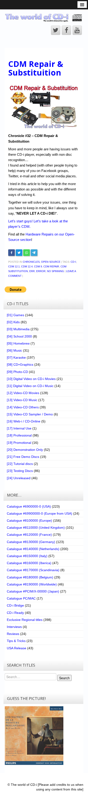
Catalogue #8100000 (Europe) (29, 520)
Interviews (14, 627)
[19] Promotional (19, 442)
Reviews (13, 634)
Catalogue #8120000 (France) (29, 534)
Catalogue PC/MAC (21, 598)
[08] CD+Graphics (20, 364)
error (41, 271)
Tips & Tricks (16, 641)
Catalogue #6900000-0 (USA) (29, 506)
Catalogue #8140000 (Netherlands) (33, 549)
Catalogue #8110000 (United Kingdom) (36, 527)
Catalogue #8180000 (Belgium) (30, 577)
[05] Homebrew (18, 343)
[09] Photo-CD (17, 372)
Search (64, 678)
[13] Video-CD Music (22, 400)
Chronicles (31, 261)
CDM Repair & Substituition (35, 68)
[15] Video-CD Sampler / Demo (30, 414)
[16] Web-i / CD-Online (23, 421)
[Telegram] (34, 252)
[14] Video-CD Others (23, 407)
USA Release (16, 648)
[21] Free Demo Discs (23, 457)
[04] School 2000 (19, 336)
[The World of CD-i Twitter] (55, 30)
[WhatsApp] (26, 252)
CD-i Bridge (15, 605)
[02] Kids (13, 322)
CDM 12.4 (27, 266)
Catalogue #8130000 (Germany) (31, 542)
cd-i (73, 261)
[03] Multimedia (18, 329)
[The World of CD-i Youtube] (77, 30)
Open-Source (50, 261)
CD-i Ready (15, 613)
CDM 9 (38, 266)
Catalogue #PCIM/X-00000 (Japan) (33, 591)
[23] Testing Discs (20, 471)
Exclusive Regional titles (24, 620)
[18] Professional (19, 435)
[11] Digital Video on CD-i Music (30, 386)
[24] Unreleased (19, 478)
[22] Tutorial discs (20, 464)
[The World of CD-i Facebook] (66, 30)
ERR (32, 271)
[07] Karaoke (16, 357)
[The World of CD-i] (44, 17)
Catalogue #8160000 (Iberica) (29, 563)
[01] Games (15, 315)
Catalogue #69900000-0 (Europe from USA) (39, 513)
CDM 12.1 (14, 266)
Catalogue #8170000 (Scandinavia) (33, 570)
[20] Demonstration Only (25, 450)
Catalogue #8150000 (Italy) (27, 556)
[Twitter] (19, 252)
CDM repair (51, 266)
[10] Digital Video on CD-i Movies (31, 379)
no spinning (55, 271)
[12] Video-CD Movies (23, 393)
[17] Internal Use (19, 428)
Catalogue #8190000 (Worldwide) (32, 584)
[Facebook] (11, 252)
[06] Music (14, 350)
